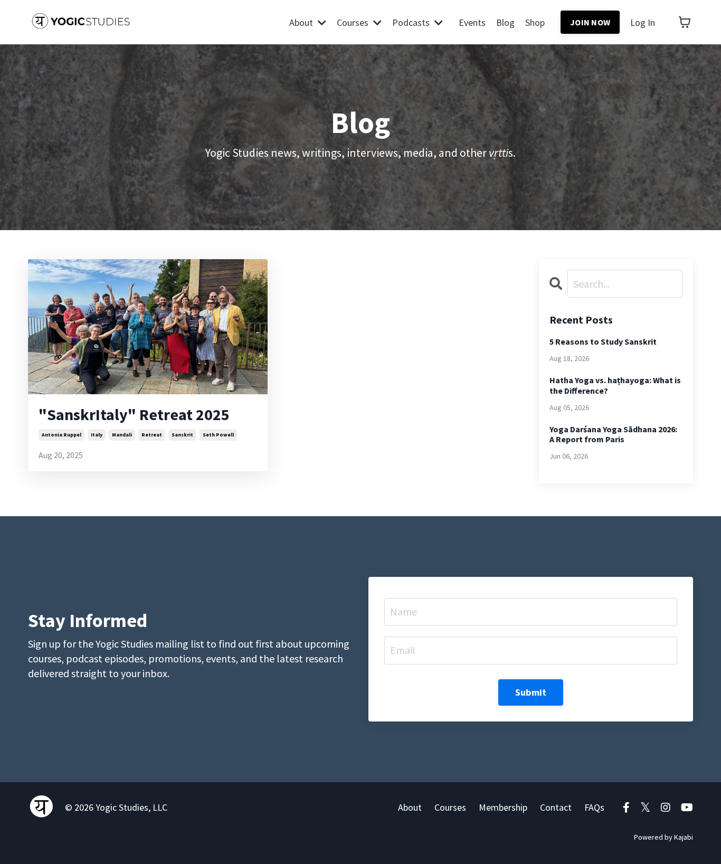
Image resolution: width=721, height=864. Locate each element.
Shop (535, 22)
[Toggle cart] (684, 22)
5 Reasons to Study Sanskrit (603, 342)
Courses (450, 807)
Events (472, 22)
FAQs (594, 807)
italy (96, 434)
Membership (503, 807)
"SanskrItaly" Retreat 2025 (134, 414)
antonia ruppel (61, 434)
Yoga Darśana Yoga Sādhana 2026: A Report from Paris (613, 434)
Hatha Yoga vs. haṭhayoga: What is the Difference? (615, 385)
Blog (505, 22)
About (410, 807)
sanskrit (182, 434)
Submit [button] (531, 692)
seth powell (218, 434)
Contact (556, 807)
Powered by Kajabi (663, 837)
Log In (642, 22)
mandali (122, 434)
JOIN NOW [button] (590, 22)
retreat (151, 434)
